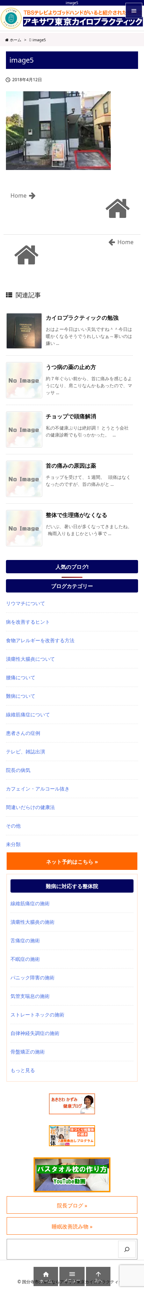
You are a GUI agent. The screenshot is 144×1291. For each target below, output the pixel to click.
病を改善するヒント (28, 621)
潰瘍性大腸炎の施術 (32, 921)
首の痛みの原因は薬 (71, 465)
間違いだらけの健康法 (30, 807)
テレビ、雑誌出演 (25, 751)
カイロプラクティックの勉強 (82, 317)
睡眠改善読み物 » (72, 1226)
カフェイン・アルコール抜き (38, 788)
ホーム (15, 39)
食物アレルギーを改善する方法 (40, 640)
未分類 (13, 844)
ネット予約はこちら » (72, 861)
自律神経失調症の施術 (34, 1033)
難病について (20, 696)
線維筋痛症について (28, 714)
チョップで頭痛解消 (71, 416)
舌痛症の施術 (25, 940)
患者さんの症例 (23, 733)
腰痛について (20, 677)
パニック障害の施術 (32, 977)
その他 (13, 825)
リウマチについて (25, 603)
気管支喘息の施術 (30, 996)
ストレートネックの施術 (37, 1014)
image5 (39, 39)
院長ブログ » (72, 1205)
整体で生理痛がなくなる (76, 515)
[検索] (127, 1249)
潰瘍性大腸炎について (30, 658)
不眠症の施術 (25, 959)
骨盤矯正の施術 (27, 1051)
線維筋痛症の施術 (30, 903)
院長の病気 (18, 770)
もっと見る (22, 1070)
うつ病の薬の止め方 (71, 367)
